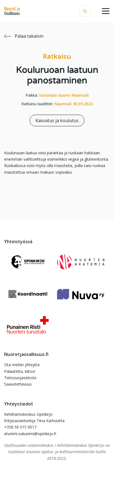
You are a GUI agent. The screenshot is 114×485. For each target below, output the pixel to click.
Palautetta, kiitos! (19, 371)
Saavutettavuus (18, 384)
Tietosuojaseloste (20, 377)
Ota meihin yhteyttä (22, 364)
